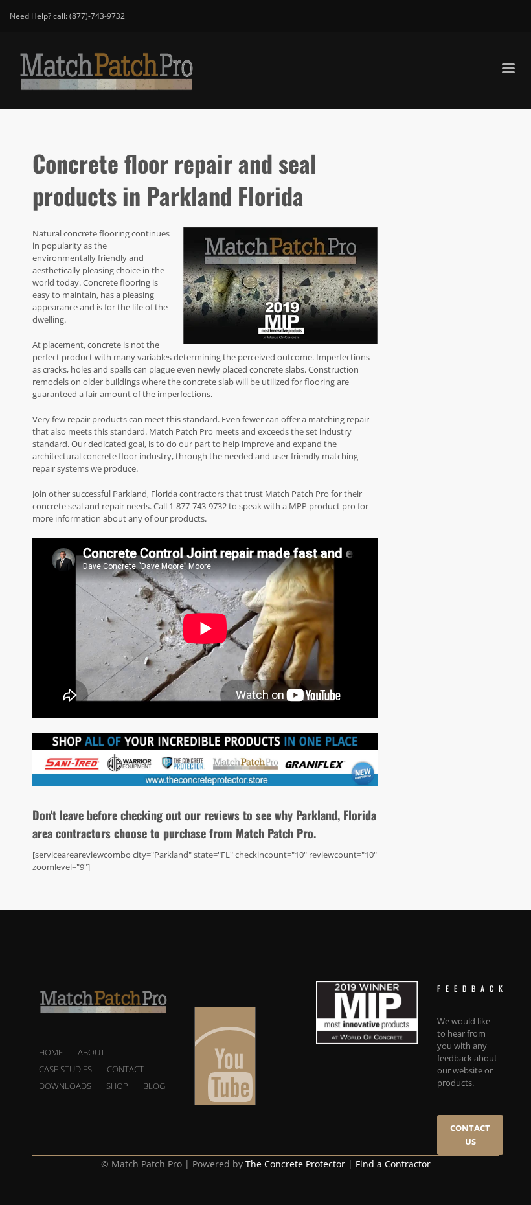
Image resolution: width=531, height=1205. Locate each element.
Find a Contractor (393, 1164)
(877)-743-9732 (97, 15)
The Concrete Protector (295, 1164)
